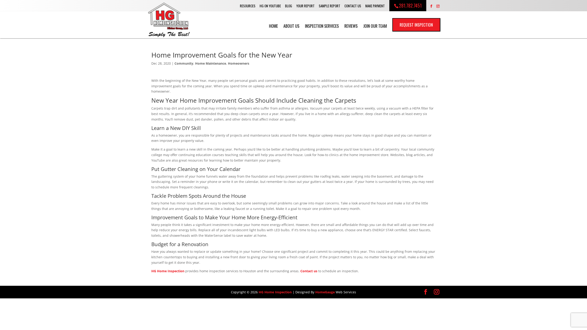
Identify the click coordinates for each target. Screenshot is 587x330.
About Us (291, 26)
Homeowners (238, 63)
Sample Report (329, 5)
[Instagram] (438, 6)
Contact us (308, 271)
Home (273, 26)
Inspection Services (322, 26)
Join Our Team (375, 26)
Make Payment (375, 5)
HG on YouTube (270, 5)
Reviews (351, 26)
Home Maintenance (210, 63)
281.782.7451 (410, 5)
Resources (247, 5)
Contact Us (352, 5)
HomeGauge (325, 292)
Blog (288, 5)
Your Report (305, 5)
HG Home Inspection (167, 271)
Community (183, 63)
